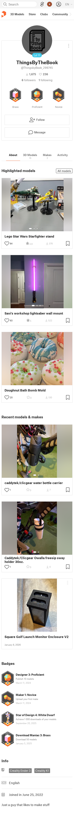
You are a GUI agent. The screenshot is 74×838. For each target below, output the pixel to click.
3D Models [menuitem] (17, 14)
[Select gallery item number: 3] (37, 228)
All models (64, 171)
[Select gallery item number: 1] (30, 228)
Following (46, 80)
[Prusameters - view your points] (49, 4)
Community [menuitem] (60, 14)
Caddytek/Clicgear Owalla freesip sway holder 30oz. (35, 559)
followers (29, 80)
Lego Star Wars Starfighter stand (29, 236)
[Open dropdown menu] (68, 44)
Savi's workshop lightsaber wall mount (34, 313)
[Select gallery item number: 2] (34, 228)
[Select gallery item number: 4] (40, 228)
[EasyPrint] (42, 4)
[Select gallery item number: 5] (43, 228)
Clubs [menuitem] (44, 14)
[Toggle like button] (7, 243)
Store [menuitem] (32, 14)
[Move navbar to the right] (70, 14)
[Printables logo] (4, 14)
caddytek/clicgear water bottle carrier (34, 483)
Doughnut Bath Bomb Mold (25, 390)
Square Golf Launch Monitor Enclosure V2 (36, 637)
